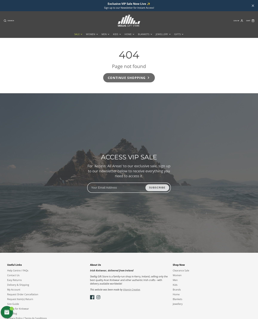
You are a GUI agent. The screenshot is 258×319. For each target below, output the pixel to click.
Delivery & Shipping (18, 284)
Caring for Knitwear (18, 308)
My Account (13, 289)
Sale (77, 34)
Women (90, 34)
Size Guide (13, 304)
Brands (177, 289)
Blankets (143, 34)
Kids (115, 34)
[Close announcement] (253, 6)
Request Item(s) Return (20, 299)
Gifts (177, 34)
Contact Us (13, 275)
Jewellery (162, 34)
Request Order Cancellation (22, 294)
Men (104, 34)
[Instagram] (98, 297)
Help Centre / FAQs (17, 270)
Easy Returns (14, 280)
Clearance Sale (181, 270)
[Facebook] (92, 297)
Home (128, 34)
